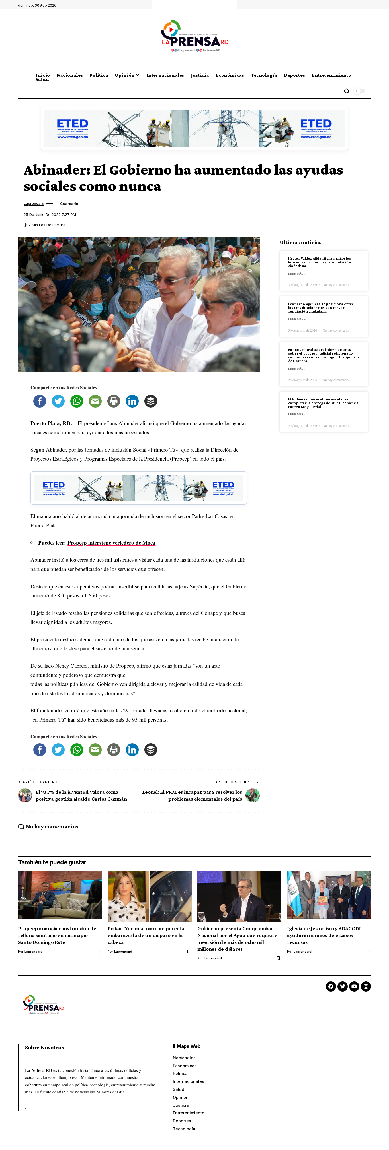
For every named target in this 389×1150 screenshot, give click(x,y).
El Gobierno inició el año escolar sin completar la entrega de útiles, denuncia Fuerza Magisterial (323, 403)
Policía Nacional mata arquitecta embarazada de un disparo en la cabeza (146, 935)
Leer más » (297, 274)
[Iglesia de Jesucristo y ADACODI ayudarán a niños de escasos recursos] (329, 896)
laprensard (34, 203)
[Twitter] (342, 986)
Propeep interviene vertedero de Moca (111, 542)
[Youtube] (354, 986)
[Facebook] (331, 986)
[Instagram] (366, 986)
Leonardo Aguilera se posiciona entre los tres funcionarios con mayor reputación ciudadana (321, 308)
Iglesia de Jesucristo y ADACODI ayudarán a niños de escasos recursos (324, 935)
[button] (346, 91)
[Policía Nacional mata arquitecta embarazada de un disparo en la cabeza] (150, 896)
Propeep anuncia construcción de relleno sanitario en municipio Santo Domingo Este (57, 935)
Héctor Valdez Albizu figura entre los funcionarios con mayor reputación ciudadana (319, 262)
